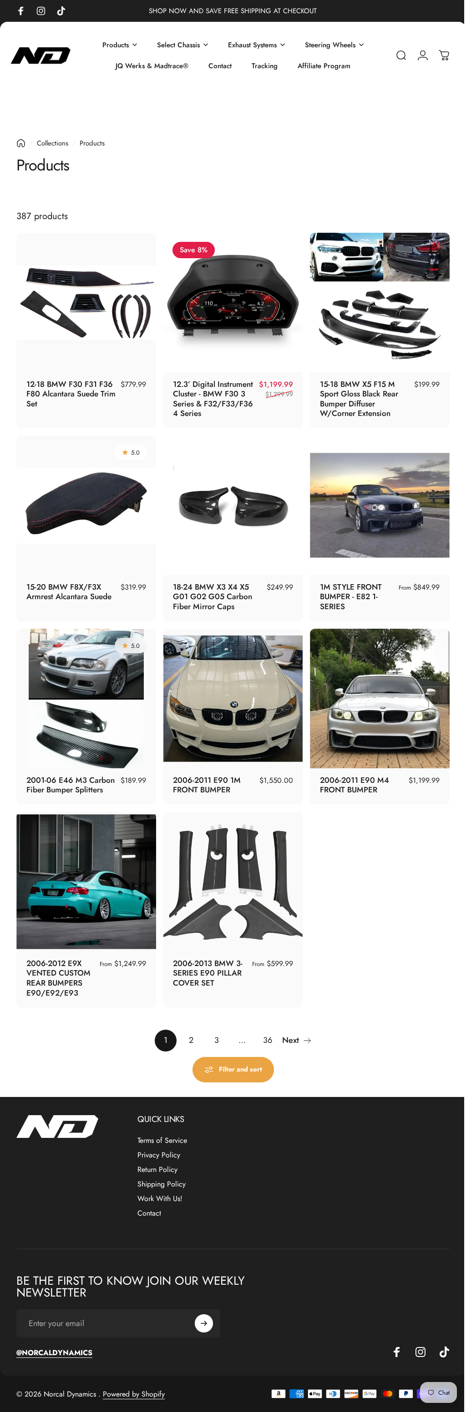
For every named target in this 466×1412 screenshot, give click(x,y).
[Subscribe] (204, 1314)
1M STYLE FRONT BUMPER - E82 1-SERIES (346, 592)
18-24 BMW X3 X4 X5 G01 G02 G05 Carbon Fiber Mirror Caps (210, 592)
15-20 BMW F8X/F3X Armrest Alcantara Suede (68, 587)
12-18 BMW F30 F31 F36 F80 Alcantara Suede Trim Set (69, 391)
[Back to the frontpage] (20, 143)
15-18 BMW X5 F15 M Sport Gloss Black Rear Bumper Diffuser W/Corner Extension (354, 396)
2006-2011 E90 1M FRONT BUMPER (204, 778)
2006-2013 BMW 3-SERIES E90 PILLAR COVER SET (205, 964)
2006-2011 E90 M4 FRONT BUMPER (350, 778)
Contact (149, 1204)
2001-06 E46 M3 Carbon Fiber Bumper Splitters (70, 778)
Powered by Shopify (134, 1385)
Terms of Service (162, 1131)
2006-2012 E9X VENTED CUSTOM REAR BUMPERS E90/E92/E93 (58, 969)
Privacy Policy (158, 1146)
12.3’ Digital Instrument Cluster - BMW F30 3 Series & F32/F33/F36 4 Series (210, 396)
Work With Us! (159, 1189)
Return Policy (157, 1160)
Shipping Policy (161, 1175)
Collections (52, 143)
